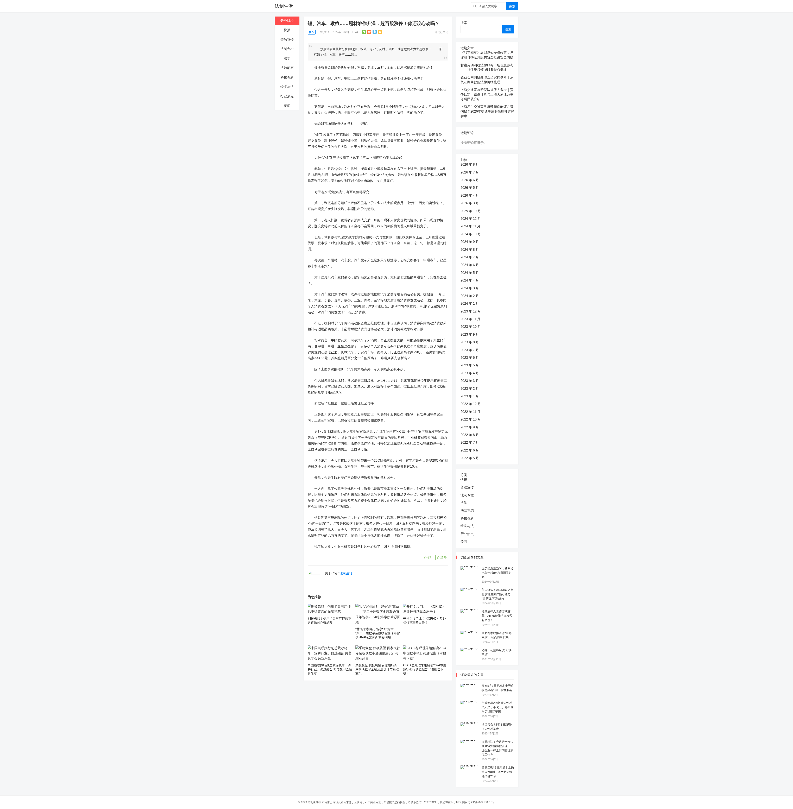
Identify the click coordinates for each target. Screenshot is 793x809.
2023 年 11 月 (470, 319)
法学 (287, 58)
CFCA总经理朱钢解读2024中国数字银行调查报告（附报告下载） (424, 669)
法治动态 (287, 68)
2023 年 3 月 (470, 381)
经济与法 (287, 87)
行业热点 (287, 96)
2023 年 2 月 (470, 388)
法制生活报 (314, 802)
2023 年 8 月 (470, 342)
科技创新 (287, 77)
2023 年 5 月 (470, 365)
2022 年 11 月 (470, 411)
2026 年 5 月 (470, 187)
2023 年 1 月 (470, 396)
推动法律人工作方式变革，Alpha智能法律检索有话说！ (497, 616)
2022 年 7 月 (470, 442)
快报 (287, 30)
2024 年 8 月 (470, 249)
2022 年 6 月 (470, 450)
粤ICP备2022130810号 (481, 802)
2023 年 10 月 (471, 326)
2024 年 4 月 (470, 280)
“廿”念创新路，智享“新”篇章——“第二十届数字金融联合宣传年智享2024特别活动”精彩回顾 (377, 633)
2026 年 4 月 (470, 195)
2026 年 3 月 (470, 203)
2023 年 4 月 (470, 373)
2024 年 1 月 (470, 303)
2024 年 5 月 (470, 272)
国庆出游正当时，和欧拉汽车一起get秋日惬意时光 (497, 573)
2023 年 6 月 (470, 357)
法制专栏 (287, 49)
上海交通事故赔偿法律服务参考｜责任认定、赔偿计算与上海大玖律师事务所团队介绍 (487, 94)
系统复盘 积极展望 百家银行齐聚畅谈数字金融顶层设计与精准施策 (377, 669)
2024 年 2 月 (470, 296)
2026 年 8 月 (470, 164)
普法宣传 (287, 39)
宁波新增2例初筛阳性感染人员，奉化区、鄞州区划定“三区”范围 (497, 707)
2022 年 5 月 (470, 458)
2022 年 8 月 (470, 435)
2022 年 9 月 (470, 427)
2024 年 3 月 (470, 288)
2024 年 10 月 (471, 234)
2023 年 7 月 (470, 350)
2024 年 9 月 (470, 242)
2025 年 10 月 (471, 211)
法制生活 (284, 6)
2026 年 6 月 (470, 180)
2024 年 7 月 (470, 257)
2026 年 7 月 (470, 172)
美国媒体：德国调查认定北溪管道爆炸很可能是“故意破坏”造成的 (497, 594)
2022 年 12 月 (471, 404)
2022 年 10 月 (471, 419)
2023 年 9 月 (470, 334)
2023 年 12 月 (471, 311)
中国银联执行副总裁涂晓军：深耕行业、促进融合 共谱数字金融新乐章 (330, 669)
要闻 (287, 105)
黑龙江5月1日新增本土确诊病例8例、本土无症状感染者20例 (498, 772)
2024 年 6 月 (470, 265)
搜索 (512, 6)
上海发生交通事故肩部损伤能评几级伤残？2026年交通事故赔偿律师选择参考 (487, 111)
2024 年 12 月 (471, 218)
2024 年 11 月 (470, 226)
